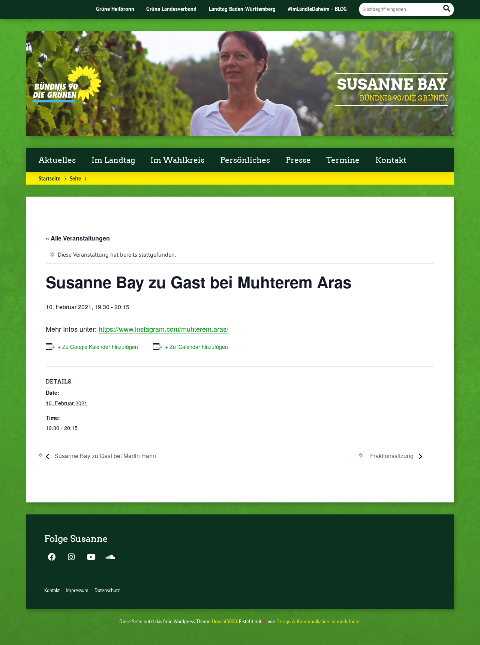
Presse (298, 160)
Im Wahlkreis (177, 160)
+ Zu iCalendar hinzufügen (196, 346)
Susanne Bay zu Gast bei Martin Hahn (104, 455)
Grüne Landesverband (171, 8)
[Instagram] (71, 557)
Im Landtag (113, 160)
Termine (343, 160)
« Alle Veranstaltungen (78, 238)
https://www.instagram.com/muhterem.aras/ (163, 329)
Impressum (77, 590)
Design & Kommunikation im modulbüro (318, 621)
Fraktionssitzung (392, 455)
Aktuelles (57, 160)
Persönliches (245, 160)
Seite (75, 178)
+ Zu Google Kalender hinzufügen (98, 346)
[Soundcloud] (110, 557)
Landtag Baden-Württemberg (242, 8)
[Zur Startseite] (67, 100)
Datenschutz (107, 590)
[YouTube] (90, 557)
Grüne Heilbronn (115, 8)
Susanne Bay (392, 84)
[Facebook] (51, 557)
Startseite (49, 178)
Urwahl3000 (224, 621)
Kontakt (390, 160)
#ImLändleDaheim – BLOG (317, 8)
